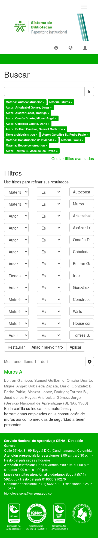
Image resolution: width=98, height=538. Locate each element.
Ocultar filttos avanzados (72, 158)
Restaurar (16, 347)
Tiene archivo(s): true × (22, 134)
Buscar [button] (14, 59)
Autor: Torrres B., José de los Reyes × (32, 151)
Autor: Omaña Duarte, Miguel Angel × (31, 118)
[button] (56, 47)
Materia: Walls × (72, 140)
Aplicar (75, 347)
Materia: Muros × (60, 102)
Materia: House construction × (26, 145)
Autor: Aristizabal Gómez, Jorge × (29, 107)
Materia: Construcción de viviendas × (31, 140)
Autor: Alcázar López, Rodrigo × (27, 113)
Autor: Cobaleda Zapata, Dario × (28, 124)
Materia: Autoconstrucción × (25, 102)
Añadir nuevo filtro (47, 347)
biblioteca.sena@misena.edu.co (28, 493)
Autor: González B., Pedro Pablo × (65, 134)
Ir (89, 91)
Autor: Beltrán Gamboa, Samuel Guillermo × (35, 129)
